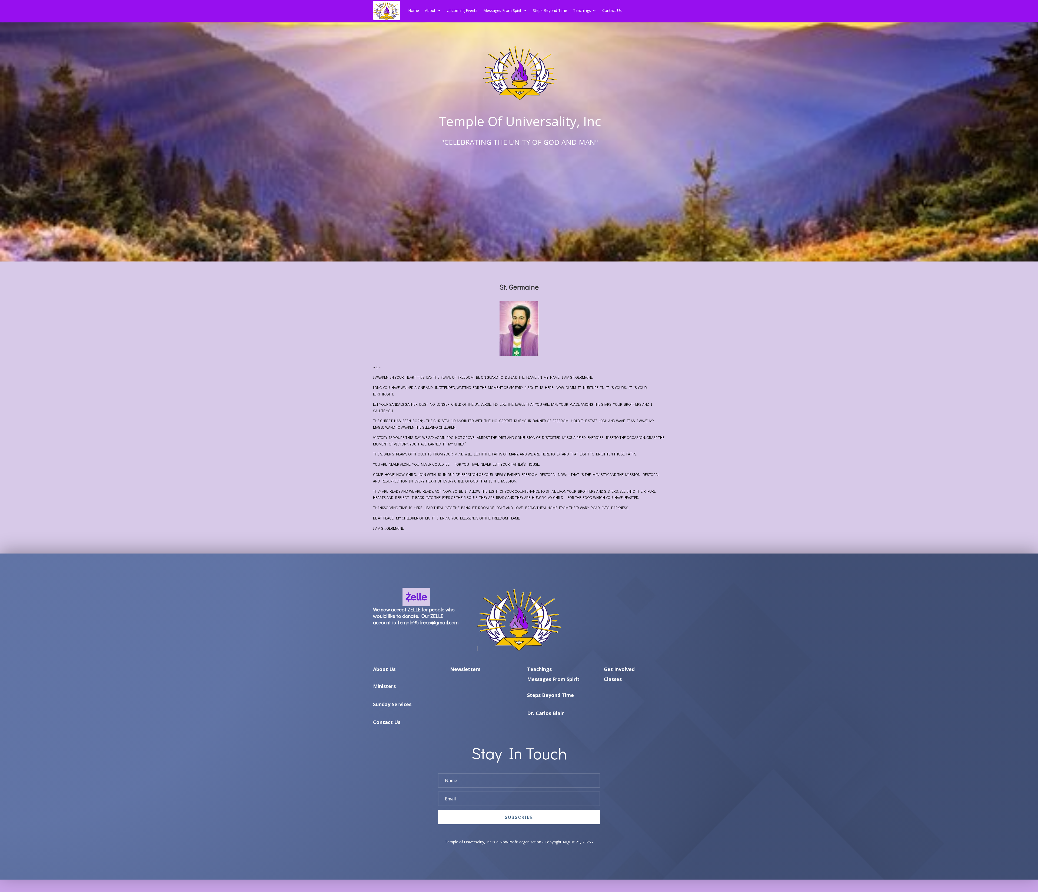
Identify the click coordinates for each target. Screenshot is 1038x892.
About (430, 10)
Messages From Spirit (502, 10)
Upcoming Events (462, 10)
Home (413, 10)
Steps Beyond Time (550, 10)
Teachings (582, 10)
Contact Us (612, 10)
